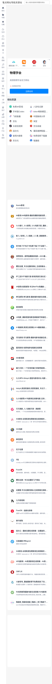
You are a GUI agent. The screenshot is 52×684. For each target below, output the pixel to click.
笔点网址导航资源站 (12, 2)
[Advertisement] (26, 31)
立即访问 (29, 91)
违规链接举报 (16, 86)
